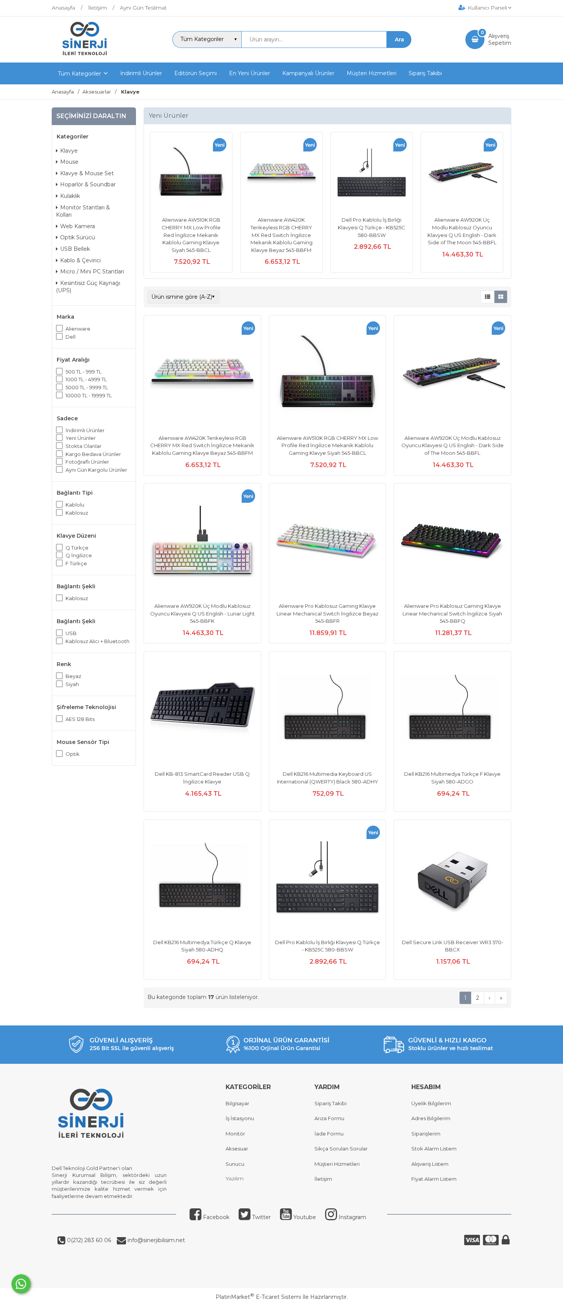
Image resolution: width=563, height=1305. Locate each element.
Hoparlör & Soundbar (88, 184)
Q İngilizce (78, 555)
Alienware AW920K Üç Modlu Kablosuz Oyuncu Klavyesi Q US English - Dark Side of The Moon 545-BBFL (452, 445)
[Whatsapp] (21, 1283)
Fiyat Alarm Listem (434, 1179)
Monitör (235, 1134)
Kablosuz (76, 513)
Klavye (69, 150)
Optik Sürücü (77, 237)
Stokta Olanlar (83, 446)
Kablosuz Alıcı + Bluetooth (97, 641)
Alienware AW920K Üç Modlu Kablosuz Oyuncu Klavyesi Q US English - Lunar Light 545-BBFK (202, 613)
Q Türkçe (76, 548)
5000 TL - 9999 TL (86, 387)
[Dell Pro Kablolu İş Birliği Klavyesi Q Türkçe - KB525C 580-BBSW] (372, 174)
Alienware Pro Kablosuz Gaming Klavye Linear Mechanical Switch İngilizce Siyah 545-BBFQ (452, 613)
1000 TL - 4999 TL (86, 379)
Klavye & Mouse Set (87, 173)
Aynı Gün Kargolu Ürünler (96, 470)
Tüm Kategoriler (79, 73)
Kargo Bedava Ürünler (93, 454)
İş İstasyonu (240, 1118)
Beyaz (73, 676)
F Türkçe (76, 563)
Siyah (72, 684)
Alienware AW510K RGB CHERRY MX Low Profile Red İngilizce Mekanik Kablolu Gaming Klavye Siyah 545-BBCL (191, 235)
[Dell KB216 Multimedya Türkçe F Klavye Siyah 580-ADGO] (452, 711)
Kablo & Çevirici (80, 260)
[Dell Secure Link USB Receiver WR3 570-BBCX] (452, 879)
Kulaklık (70, 196)
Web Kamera (77, 226)
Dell (70, 337)
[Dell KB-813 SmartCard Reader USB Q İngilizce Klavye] (202, 711)
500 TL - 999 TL (83, 372)
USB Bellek (75, 248)
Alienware (77, 329)
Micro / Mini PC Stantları (92, 271)
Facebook (215, 1217)
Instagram (351, 1217)
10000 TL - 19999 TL (88, 395)
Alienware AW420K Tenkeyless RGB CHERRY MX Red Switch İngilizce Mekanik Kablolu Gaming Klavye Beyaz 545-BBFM (281, 235)
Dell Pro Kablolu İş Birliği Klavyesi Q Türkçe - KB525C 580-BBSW (371, 227)
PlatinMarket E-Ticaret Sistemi (258, 1296)
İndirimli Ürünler (85, 430)
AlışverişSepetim (499, 39)
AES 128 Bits (80, 719)
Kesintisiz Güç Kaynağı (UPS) (88, 287)
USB (71, 633)
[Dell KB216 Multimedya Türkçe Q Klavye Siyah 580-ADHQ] (202, 879)
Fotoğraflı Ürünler (87, 462)
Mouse (69, 161)
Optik (72, 754)
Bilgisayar (237, 1103)
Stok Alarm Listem (434, 1148)
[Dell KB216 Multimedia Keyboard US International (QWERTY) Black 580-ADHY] (327, 711)
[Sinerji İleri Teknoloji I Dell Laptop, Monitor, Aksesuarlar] (85, 55)
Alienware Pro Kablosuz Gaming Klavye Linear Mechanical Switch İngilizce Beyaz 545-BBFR (327, 613)
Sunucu (235, 1164)
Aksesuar (237, 1148)
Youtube (304, 1217)
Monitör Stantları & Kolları (83, 211)
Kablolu (74, 505)
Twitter (260, 1217)
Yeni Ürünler (80, 438)
